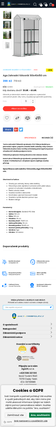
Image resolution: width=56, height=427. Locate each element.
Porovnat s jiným (17, 118)
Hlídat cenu (28, 118)
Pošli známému (38, 118)
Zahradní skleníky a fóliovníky (17, 70)
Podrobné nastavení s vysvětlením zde (28, 420)
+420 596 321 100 (28, 373)
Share (8, 129)
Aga (35, 70)
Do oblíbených (7, 118)
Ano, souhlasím (40, 415)
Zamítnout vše (15, 415)
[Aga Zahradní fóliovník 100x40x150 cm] (28, 59)
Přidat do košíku (19, 108)
